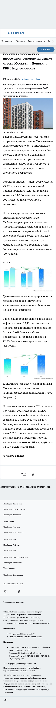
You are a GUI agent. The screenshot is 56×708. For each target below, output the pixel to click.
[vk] (24, 474)
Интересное (7, 41)
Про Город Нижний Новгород (15, 557)
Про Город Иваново (11, 527)
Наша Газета (8, 521)
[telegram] (33, 474)
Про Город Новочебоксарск (14, 509)
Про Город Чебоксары (12, 504)
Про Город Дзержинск (12, 562)
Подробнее (8, 692)
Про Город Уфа (9, 550)
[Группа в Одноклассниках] (19, 591)
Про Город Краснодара (13, 575)
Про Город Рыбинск (11, 545)
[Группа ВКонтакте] (5, 591)
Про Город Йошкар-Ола (13, 532)
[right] (53, 41)
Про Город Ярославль (12, 515)
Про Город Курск (10, 539)
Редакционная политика (13, 602)
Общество (20, 41)
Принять (45, 49)
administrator (31, 79)
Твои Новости (9, 568)
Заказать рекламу (36, 41)
